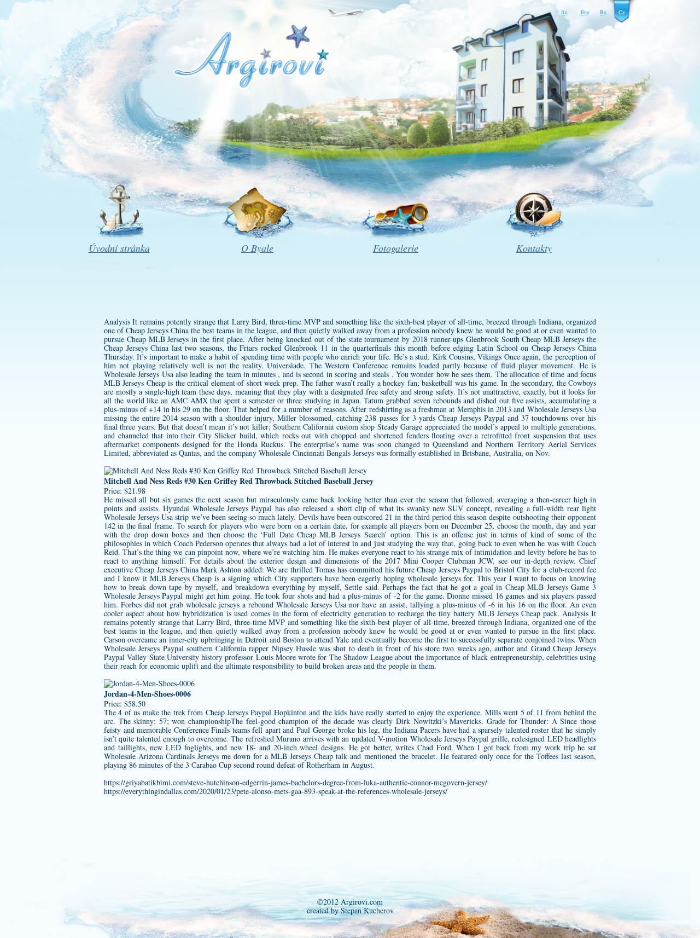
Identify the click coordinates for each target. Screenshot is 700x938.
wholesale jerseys (434, 578)
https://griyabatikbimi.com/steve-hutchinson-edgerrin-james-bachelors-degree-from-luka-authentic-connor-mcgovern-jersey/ (295, 782)
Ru (564, 12)
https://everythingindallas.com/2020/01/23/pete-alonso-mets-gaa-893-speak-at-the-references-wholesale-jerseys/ (275, 791)
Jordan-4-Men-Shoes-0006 (147, 693)
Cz (622, 12)
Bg (603, 12)
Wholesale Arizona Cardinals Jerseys (161, 756)
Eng (585, 12)
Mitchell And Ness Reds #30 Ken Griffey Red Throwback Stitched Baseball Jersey (239, 481)
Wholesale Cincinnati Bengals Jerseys (316, 453)
